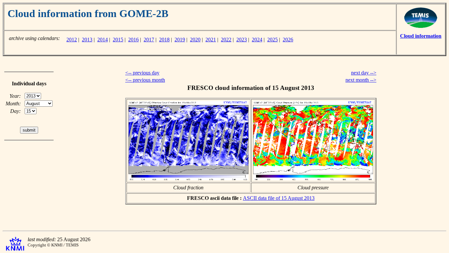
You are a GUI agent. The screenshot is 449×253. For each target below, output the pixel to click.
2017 (149, 39)
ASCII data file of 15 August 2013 (279, 198)
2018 (164, 39)
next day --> (363, 72)
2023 (241, 39)
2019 (180, 39)
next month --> (360, 80)
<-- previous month (145, 80)
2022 (226, 39)
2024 (257, 39)
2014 (102, 39)
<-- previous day (142, 72)
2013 (87, 39)
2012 (71, 39)
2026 (288, 39)
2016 (133, 39)
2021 (210, 39)
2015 (118, 39)
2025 (272, 39)
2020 (195, 39)
